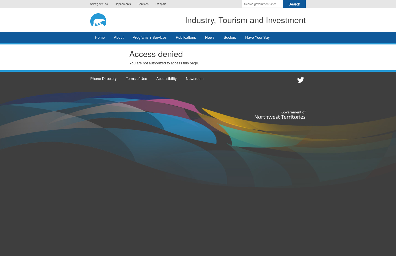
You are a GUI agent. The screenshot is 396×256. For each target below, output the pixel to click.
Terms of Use (136, 78)
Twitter (300, 79)
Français (160, 4)
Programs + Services (150, 37)
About (119, 37)
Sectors (230, 37)
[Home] (103, 19)
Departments (123, 4)
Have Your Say (257, 37)
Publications (186, 37)
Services (143, 4)
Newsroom (195, 78)
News (209, 37)
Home (100, 37)
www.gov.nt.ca (99, 4)
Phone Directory (103, 78)
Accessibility (166, 78)
